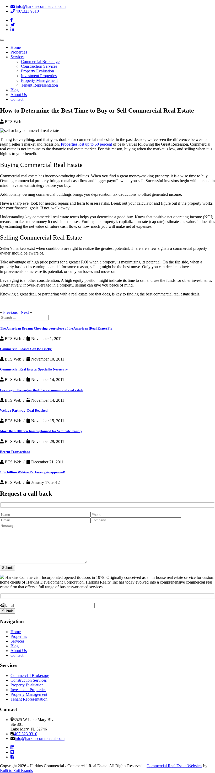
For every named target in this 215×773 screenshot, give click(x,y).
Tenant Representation (39, 85)
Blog (14, 90)
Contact (16, 99)
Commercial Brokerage (40, 61)
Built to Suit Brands (16, 770)
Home (15, 47)
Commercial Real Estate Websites (174, 766)
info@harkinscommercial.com (40, 6)
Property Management (39, 80)
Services (17, 57)
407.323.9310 (27, 11)
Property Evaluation (37, 71)
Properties (18, 52)
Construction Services (39, 66)
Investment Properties (39, 75)
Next (25, 312)
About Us (18, 94)
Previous (10, 312)
